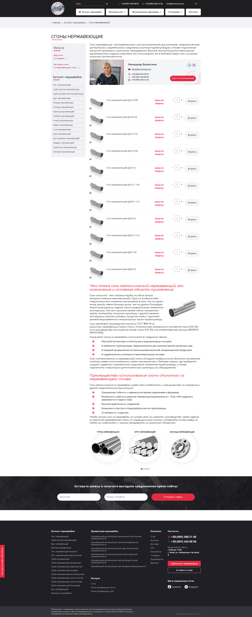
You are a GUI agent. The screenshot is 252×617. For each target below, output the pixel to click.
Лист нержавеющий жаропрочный (66, 555)
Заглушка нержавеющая (64, 151)
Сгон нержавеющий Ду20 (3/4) (122, 150)
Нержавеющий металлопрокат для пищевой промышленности (118, 566)
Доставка (155, 544)
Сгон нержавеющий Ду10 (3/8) (122, 100)
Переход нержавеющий (63, 111)
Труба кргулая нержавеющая (63, 540)
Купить (193, 101)
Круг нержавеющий (61, 98)
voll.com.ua (196, 614)
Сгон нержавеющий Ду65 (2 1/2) (122, 235)
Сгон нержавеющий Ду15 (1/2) (122, 133)
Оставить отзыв (184, 570)
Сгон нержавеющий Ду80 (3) (121, 269)
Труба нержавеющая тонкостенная (66, 582)
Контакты (193, 12)
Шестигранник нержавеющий (66, 138)
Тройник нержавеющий (63, 116)
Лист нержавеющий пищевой (64, 551)
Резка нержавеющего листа (103, 587)
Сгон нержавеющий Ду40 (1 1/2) (122, 201)
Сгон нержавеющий (62, 129)
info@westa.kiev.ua (175, 4)
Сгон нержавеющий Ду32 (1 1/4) (122, 184)
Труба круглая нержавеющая (66, 89)
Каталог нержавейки (92, 12)
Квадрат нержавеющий (63, 143)
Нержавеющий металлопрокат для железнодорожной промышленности (114, 543)
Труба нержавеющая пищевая (64, 570)
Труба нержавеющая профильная (66, 563)
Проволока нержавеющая (65, 147)
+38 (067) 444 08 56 (129, 4)
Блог (152, 548)
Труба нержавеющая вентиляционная (67, 574)
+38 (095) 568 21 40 (153, 4)
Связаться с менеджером (184, 563)
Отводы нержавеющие (63, 107)
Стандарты (155, 555)
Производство (116, 12)
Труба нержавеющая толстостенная (67, 578)
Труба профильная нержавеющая (68, 93)
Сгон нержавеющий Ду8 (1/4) (121, 252)
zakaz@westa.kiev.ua (141, 69)
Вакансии (155, 563)
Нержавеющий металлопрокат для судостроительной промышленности (114, 549)
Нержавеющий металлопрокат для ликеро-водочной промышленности (114, 555)
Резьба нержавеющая (63, 120)
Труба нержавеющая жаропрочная (66, 567)
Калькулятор (156, 552)
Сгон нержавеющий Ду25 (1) (121, 167)
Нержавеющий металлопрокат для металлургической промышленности (114, 561)
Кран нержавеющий (62, 134)
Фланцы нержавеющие (63, 102)
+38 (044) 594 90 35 (140, 74)
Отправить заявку (173, 496)
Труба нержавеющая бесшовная (65, 585)
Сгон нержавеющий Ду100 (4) (121, 117)
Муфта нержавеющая (63, 125)
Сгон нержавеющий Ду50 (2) (121, 218)
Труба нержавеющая (60, 559)
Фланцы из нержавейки (61, 593)
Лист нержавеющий (62, 85)
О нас (93, 584)
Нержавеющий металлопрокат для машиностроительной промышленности (116, 537)
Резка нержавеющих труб (102, 591)
